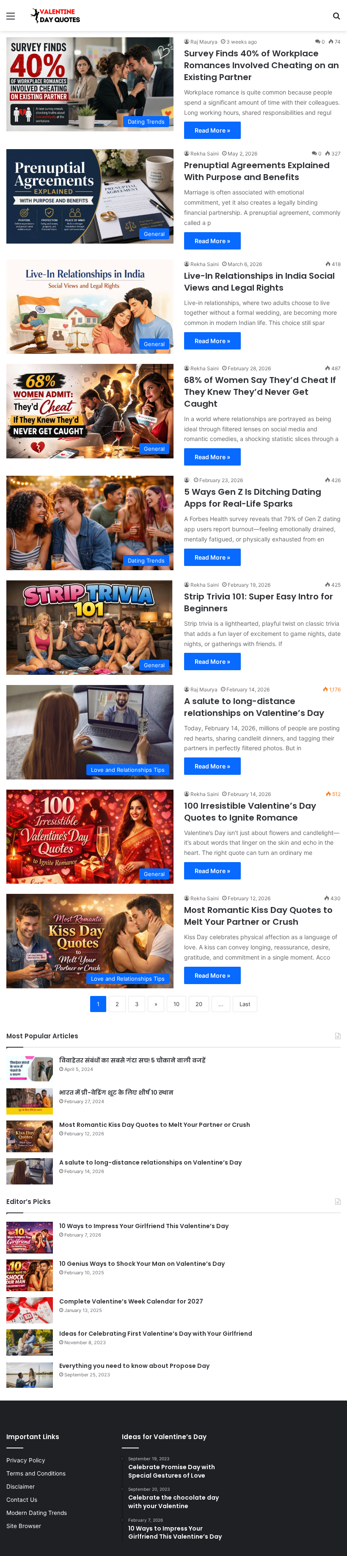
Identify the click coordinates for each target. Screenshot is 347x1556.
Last (245, 1004)
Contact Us (21, 1499)
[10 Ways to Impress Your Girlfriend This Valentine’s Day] (29, 1238)
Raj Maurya (204, 42)
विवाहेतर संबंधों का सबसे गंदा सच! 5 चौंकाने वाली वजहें (132, 1060)
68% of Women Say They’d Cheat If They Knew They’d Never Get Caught (260, 392)
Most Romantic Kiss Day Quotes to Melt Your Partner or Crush (258, 916)
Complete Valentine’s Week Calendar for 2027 (131, 1301)
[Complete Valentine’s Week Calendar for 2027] (29, 1310)
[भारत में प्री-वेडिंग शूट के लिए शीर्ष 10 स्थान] (29, 1101)
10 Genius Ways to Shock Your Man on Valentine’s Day (142, 1263)
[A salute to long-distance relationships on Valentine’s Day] (29, 1171)
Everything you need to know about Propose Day (134, 1366)
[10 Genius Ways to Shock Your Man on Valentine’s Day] (29, 1275)
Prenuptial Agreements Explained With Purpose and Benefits (257, 171)
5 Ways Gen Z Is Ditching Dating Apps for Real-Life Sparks (252, 498)
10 (176, 1004)
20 (199, 1004)
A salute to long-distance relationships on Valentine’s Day (254, 707)
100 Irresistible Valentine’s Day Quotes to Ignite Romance (250, 812)
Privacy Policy (25, 1460)
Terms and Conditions (36, 1473)
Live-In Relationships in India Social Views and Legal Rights (259, 282)
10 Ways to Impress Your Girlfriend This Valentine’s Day (144, 1226)
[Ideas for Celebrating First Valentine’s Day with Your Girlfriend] (29, 1342)
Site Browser (23, 1526)
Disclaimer (20, 1486)
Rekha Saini (204, 153)
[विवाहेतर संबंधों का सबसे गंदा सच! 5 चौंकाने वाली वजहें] (29, 1069)
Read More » (212, 130)
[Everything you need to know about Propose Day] (29, 1375)
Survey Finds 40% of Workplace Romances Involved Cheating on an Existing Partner (261, 65)
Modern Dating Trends (36, 1512)
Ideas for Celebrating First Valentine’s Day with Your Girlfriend (155, 1333)
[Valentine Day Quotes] (55, 15)
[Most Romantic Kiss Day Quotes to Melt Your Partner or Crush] (29, 1136)
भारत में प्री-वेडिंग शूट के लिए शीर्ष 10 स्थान (116, 1092)
